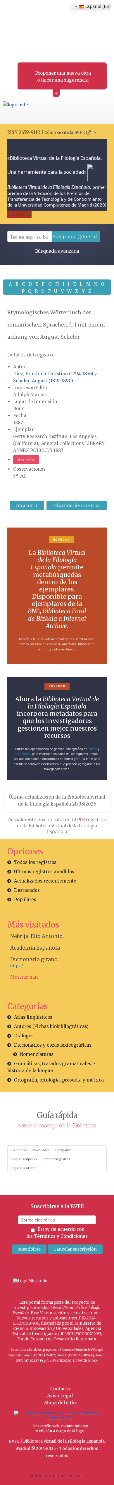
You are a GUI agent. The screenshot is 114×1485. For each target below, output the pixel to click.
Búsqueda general (74, 236)
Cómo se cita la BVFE (64, 132)
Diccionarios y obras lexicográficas (52, 1045)
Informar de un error (76, 505)
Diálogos (24, 1036)
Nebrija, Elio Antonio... (37, 936)
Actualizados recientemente (45, 881)
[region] (57, 596)
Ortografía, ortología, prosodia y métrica (59, 1080)
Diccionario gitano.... (35, 959)
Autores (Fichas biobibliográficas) (51, 1026)
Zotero (92, 749)
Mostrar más (24, 977)
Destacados (27, 890)
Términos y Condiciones (61, 1236)
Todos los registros (35, 862)
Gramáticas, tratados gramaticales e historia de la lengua (51, 1067)
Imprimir (27, 505)
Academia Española (35, 948)
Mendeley (24, 754)
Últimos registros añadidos (44, 871)
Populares (25, 899)
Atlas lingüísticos (33, 1017)
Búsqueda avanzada (57, 251)
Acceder (26, 459)
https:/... (17, 966)
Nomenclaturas (36, 1054)
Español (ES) (97, 6)
